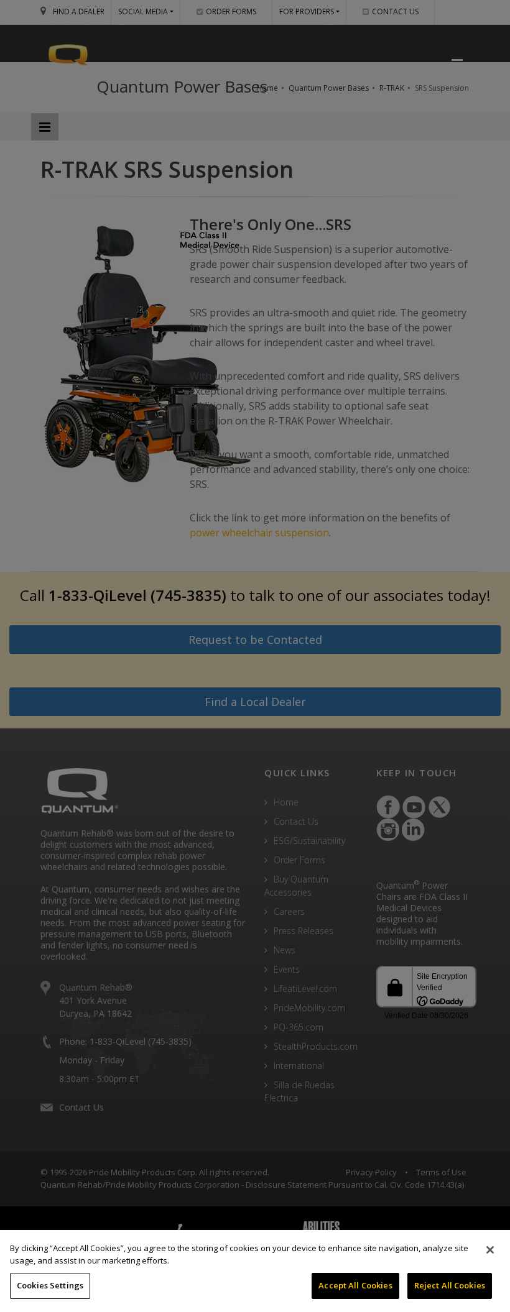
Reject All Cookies (449, 1285)
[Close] (490, 1250)
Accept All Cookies (355, 1285)
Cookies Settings (50, 1285)
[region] (255, 1271)
